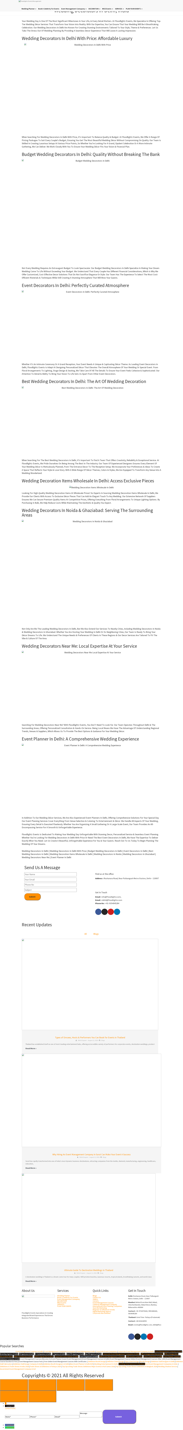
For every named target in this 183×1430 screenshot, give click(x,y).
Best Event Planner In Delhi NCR (81, 1364)
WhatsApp (10, 1427)
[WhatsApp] (6, 1427)
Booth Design (145, 1361)
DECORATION (94, 9)
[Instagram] (104, 912)
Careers (96, 1301)
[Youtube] (111, 912)
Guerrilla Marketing (100, 1308)
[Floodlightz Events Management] (47, 3)
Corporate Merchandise (101, 1313)
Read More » (31, 1048)
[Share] (42, 1385)
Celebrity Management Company (105, 1304)
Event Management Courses (103, 1303)
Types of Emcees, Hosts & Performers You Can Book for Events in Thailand (90, 1037)
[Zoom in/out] (99, 1385)
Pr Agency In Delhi (58, 1354)
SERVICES (119, 9)
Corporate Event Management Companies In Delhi (121, 1354)
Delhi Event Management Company (112, 1356)
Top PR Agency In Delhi (93, 1354)
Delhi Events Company (134, 1356)
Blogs (96, 933)
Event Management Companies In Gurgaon (59, 1351)
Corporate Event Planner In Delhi (66, 1356)
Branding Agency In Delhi (9, 1354)
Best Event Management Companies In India (161, 1364)
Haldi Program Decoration (43, 1356)
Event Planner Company (172, 1356)
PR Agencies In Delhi (26, 1354)
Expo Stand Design (132, 1361)
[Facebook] (98, 912)
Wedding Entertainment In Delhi (106, 1364)
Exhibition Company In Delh (10, 1359)
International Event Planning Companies (107, 1306)
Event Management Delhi (86, 1351)
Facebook (10, 1425)
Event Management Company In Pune (168, 1351)
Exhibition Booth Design (97, 1361)
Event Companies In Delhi (152, 1356)
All (85, 933)
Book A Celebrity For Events (48, 9)
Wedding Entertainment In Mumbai (131, 1364)
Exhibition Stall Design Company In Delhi (27, 1364)
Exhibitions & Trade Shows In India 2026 (14, 1366)
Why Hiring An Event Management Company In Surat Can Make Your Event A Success (91, 1154)
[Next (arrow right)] (42, 1396)
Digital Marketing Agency (102, 1311)
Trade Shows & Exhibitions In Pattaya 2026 (45, 1366)
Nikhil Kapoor (82, 1040)
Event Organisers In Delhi (88, 1356)
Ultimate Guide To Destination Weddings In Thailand (88, 1270)
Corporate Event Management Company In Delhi (135, 1351)
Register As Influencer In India (104, 1310)
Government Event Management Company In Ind (18, 1369)
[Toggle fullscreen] (71, 1385)
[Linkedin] (117, 912)
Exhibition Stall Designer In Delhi (163, 1361)
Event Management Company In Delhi (29, 1351)
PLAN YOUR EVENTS (133, 9)
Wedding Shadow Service (167, 1366)
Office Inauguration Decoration (152, 1354)
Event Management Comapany (73, 9)
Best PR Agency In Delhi (75, 1354)
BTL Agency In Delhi (7, 1351)
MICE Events (107, 9)
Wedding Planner (28, 9)
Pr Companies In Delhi (43, 1354)
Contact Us (97, 1297)
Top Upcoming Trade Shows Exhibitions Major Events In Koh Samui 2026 (88, 1366)
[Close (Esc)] (14, 1385)
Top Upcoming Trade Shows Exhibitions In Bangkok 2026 (136, 1366)
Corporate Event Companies (106, 1351)
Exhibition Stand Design (115, 1361)
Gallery (95, 1299)
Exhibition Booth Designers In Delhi (56, 1364)
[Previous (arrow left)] (14, 1396)
